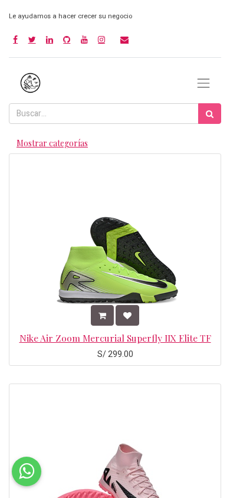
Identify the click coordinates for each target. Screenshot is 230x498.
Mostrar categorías (52, 143)
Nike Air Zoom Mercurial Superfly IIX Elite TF (115, 338)
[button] (102, 315)
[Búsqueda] (209, 113)
